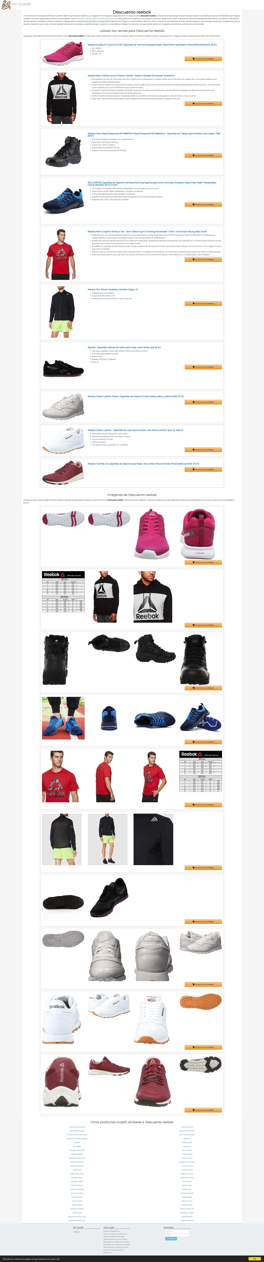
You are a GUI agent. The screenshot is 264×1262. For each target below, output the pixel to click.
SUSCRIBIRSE (171, 1238)
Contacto (76, 1232)
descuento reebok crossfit (86, 18)
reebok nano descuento (108, 18)
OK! (254, 1258)
